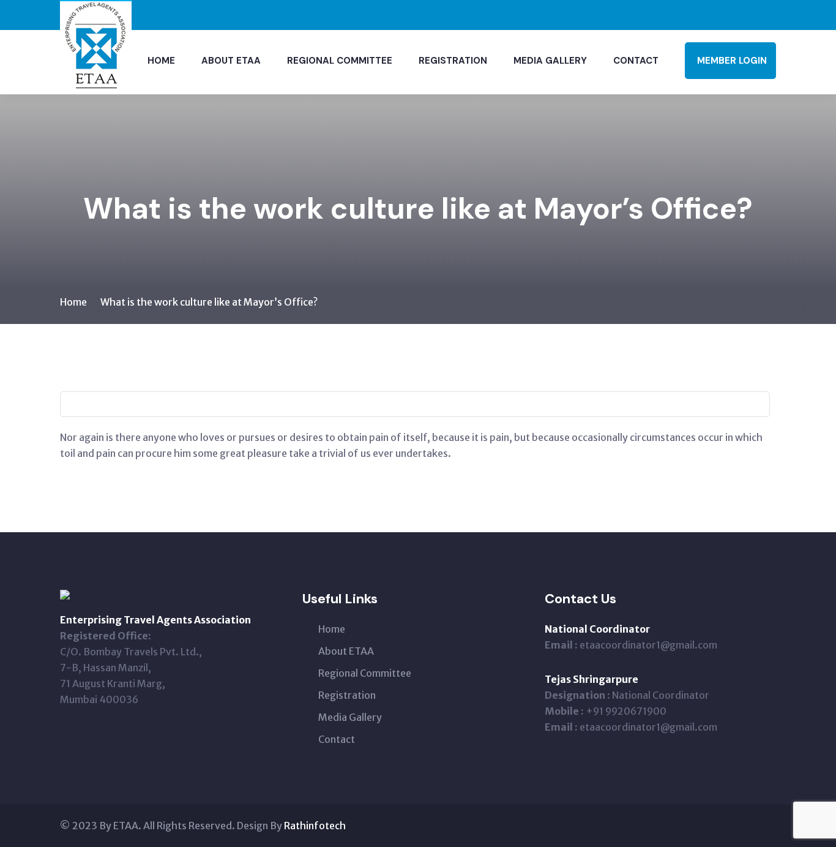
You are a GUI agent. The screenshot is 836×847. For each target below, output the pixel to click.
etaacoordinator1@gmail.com (648, 645)
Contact (636, 61)
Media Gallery (550, 61)
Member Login (732, 61)
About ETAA (231, 61)
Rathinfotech (315, 825)
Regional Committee (339, 61)
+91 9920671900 (626, 711)
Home (161, 61)
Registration (453, 61)
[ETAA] (96, 46)
